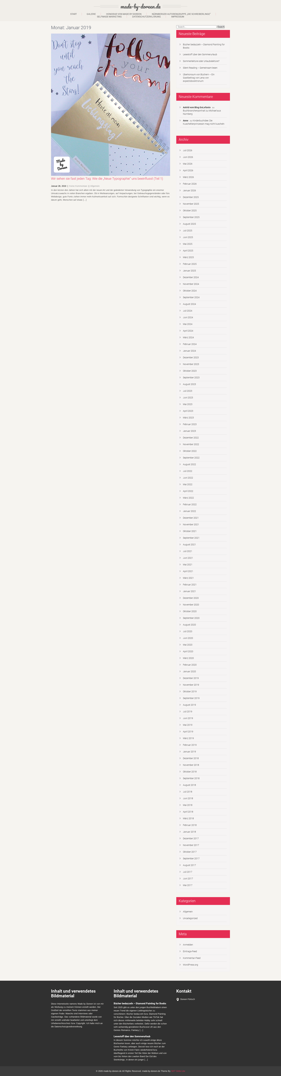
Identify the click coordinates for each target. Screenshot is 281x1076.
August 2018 (189, 785)
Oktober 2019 (190, 691)
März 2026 (188, 177)
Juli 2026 (187, 150)
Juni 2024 (188, 317)
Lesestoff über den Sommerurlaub (200, 54)
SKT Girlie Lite (178, 1071)
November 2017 (191, 845)
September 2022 (191, 457)
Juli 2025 (187, 230)
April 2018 (188, 811)
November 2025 (191, 204)
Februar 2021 (190, 584)
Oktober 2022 (190, 451)
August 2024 (189, 304)
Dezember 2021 (191, 517)
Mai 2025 (187, 244)
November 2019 (191, 684)
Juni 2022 (188, 477)
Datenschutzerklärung (146, 16)
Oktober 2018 (190, 771)
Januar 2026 (189, 190)
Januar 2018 (189, 831)
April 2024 (188, 330)
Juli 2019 (187, 711)
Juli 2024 (187, 310)
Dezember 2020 (191, 598)
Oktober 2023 (190, 371)
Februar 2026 (190, 183)
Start (73, 14)
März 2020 (188, 658)
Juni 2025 (188, 237)
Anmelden (188, 944)
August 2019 (189, 705)
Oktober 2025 (190, 210)
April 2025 (188, 250)
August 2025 (189, 224)
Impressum (177, 16)
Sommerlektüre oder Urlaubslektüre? (201, 61)
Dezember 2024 (191, 277)
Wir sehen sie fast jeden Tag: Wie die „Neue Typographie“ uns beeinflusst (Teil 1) (107, 179)
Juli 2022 (187, 471)
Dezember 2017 (191, 838)
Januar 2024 (189, 350)
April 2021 (188, 571)
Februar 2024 (190, 344)
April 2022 (188, 491)
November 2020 (191, 604)
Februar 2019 (190, 745)
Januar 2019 (189, 751)
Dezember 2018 (191, 758)
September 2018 (191, 778)
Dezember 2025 (191, 197)
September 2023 (191, 377)
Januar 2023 (189, 431)
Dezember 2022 (191, 437)
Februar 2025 (190, 264)
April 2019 (188, 731)
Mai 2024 (187, 324)
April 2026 (188, 170)
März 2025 (188, 257)
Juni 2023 (188, 397)
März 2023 (188, 417)
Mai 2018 (187, 805)
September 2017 (191, 858)
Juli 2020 (187, 631)
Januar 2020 (189, 671)
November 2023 (191, 364)
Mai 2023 (187, 404)
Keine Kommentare (78, 186)
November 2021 (191, 524)
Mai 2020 (187, 644)
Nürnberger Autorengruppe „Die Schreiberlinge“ (181, 14)
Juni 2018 (188, 798)
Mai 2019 (187, 725)
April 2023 (188, 411)
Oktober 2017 (190, 852)
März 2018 (188, 818)
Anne (185, 120)
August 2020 (189, 624)
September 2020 (191, 618)
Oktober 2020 (190, 611)
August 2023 (189, 384)
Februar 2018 (190, 825)
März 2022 (188, 497)
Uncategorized (190, 918)
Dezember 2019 (191, 678)
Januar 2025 (189, 270)
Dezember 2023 (191, 357)
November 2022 (191, 444)
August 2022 (189, 464)
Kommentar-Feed (192, 958)
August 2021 (189, 544)
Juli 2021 (187, 551)
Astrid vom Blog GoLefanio (197, 107)
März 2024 (188, 337)
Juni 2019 (188, 718)
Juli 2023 (187, 391)
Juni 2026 (188, 157)
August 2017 (189, 865)
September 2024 (191, 297)
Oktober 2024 (190, 290)
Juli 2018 (187, 791)
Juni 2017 (188, 878)
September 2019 (191, 698)
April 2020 (188, 651)
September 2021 (191, 538)
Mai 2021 (187, 564)
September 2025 (191, 217)
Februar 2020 (190, 664)
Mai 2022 (187, 484)
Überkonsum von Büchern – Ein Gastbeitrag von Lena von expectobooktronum (198, 77)
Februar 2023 (190, 424)
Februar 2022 (190, 504)
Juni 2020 (188, 638)
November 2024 (191, 284)
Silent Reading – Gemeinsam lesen (200, 67)
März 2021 (188, 578)
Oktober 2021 (190, 531)
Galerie (91, 14)
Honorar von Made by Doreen (123, 14)
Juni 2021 (188, 558)
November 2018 (191, 765)
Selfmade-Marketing (109, 16)
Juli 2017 (187, 872)
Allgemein (95, 186)
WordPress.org (190, 964)
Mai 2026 (187, 163)
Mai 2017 (187, 885)
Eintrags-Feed (190, 951)
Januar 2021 (189, 591)
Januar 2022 (189, 511)
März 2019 (188, 738)
